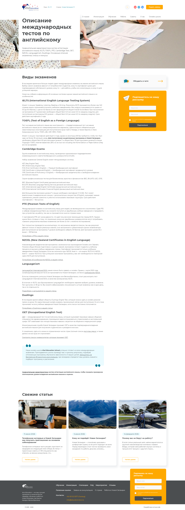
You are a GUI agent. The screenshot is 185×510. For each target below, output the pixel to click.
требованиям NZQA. (92, 273)
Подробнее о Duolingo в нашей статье (37, 308)
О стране (98, 490)
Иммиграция (71, 485)
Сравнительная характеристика (35, 372)
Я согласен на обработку (142, 120)
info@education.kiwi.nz (75, 500)
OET (23, 317)
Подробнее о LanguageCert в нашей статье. (39, 291)
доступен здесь (90, 331)
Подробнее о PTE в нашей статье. (35, 236)
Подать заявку (154, 7)
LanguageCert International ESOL (34, 270)
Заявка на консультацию (83, 490)
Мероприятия (101, 485)
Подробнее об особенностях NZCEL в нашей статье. (42, 260)
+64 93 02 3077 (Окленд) (76, 496)
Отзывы (112, 485)
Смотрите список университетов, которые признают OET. (45, 337)
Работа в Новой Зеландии (114, 490)
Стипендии (83, 485)
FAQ (92, 485)
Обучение (60, 485)
